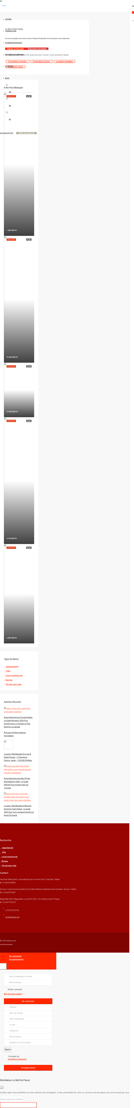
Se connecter (28, 1001)
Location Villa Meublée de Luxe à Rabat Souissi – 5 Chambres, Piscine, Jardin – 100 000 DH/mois (18, 757)
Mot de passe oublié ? (13, 994)
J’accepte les (17, 1057)
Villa (8, 671)
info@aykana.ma (12, 917)
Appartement (12, 666)
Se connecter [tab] (15, 956)
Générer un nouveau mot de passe (18, 1105)
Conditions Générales (17, 1059)
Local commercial (14, 675)
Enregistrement (28, 1068)
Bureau (9, 680)
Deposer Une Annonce (14, 55)
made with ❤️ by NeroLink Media (6, 944)
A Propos (9, 66)
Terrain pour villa (13, 684)
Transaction (10, 31)
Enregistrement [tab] (16, 959)
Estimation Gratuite (13, 43)
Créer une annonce (26, 133)
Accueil (8, 19)
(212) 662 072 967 (6, 133)
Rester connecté (15, 989)
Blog (7, 78)
